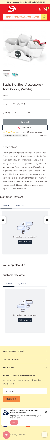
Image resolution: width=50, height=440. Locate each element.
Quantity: (7, 112)
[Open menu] (4, 9)
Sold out (25, 122)
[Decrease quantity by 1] (15, 112)
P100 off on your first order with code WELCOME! (25, 2)
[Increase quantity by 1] (29, 112)
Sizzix (5, 95)
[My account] (40, 9)
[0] (45, 9)
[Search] (44, 17)
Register (11, 399)
